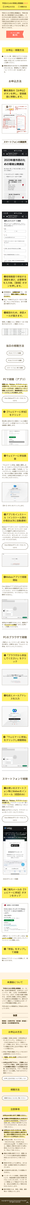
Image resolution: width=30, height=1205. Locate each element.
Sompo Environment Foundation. (19, 1201)
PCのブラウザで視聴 (15, 360)
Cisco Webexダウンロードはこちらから (15, 399)
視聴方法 (23, 6)
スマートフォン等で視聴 (15, 368)
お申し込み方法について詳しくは (15, 1078)
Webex (12, 384)
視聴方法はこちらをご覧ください (15, 1098)
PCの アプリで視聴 (15, 353)
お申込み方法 (10, 6)
